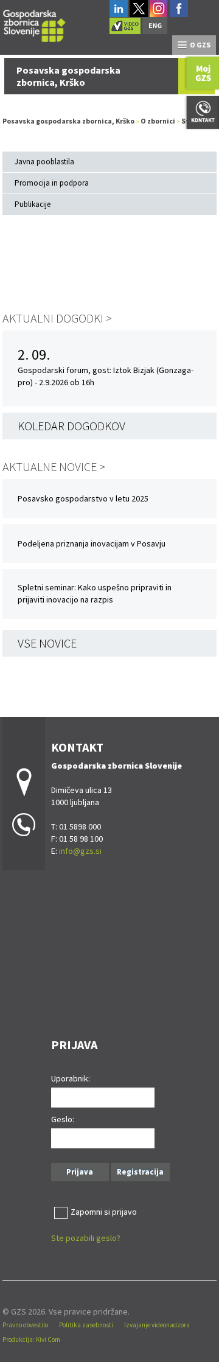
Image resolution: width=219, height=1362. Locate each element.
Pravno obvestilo (25, 1325)
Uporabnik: (70, 1078)
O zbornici (158, 120)
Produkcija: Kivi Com (31, 1339)
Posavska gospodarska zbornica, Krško (68, 120)
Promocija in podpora (52, 183)
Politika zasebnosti (86, 1325)
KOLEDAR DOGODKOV (71, 425)
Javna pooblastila (44, 161)
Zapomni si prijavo (104, 1211)
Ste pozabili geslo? (85, 1237)
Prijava (79, 1172)
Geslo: (62, 1119)
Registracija (140, 1172)
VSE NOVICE (47, 643)
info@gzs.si (80, 850)
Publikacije (32, 204)
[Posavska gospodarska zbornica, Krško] (34, 24)
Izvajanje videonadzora (157, 1325)
